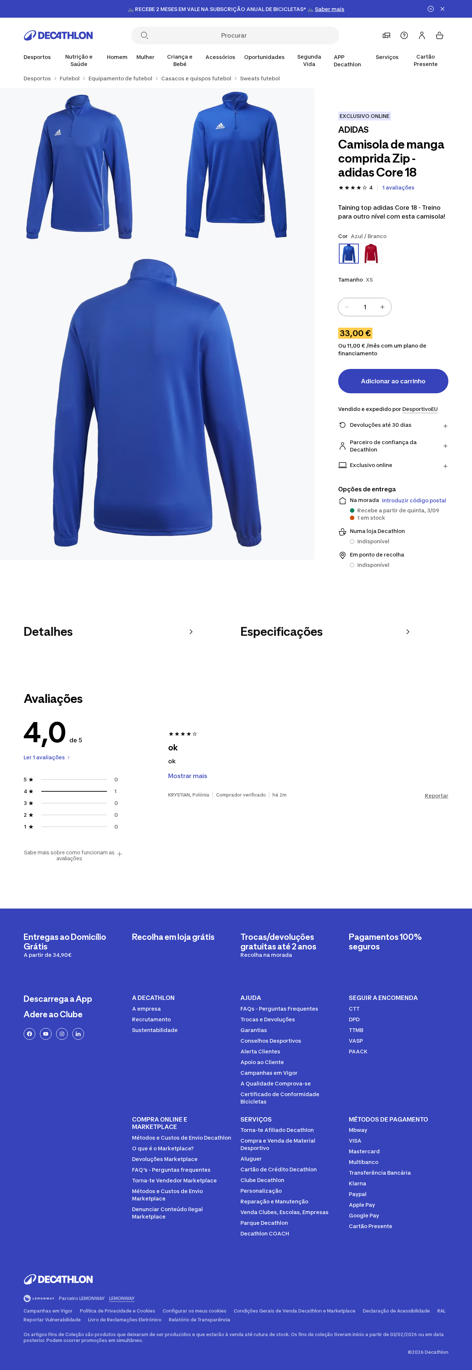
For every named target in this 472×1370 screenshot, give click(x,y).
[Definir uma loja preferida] (386, 35)
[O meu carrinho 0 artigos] (439, 35)
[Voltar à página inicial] (58, 35)
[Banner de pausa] (431, 9)
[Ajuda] (404, 35)
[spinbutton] (365, 307)
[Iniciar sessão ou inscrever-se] (422, 35)
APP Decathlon (347, 60)
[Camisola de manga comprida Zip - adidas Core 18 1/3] (236, 166)
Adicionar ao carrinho (393, 381)
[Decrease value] (347, 307)
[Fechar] (442, 9)
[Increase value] (382, 307)
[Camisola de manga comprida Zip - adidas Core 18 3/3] (157, 402)
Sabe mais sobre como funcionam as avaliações (69, 855)
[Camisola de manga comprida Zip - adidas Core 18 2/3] (78, 166)
